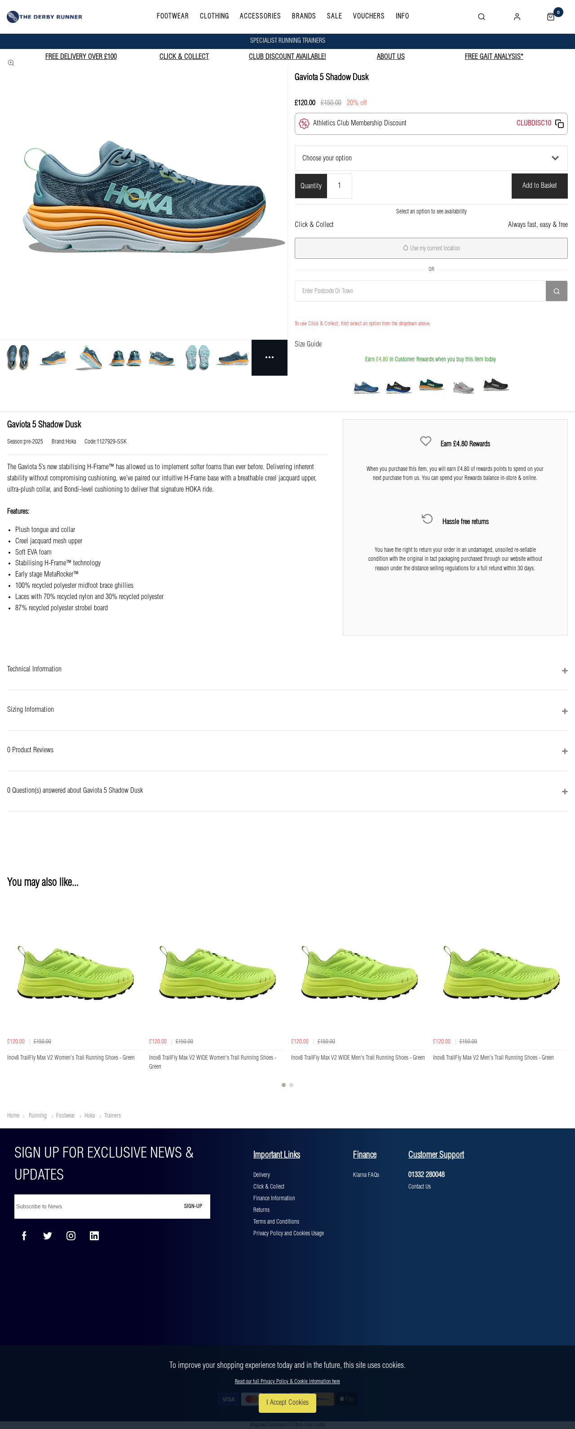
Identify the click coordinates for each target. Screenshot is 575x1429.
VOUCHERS (369, 16)
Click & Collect (268, 1186)
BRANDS (304, 16)
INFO (402, 16)
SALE (334, 16)
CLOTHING (214, 16)
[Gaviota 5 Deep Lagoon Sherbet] (431, 384)
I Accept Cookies (287, 1402)
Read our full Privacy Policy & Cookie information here (287, 1381)
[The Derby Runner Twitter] (48, 1236)
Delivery (261, 1175)
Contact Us (419, 1186)
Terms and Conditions (276, 1222)
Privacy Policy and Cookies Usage (288, 1233)
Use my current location (434, 248)
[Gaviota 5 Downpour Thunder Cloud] (366, 384)
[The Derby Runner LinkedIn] (94, 1236)
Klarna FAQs (366, 1175)
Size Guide (308, 344)
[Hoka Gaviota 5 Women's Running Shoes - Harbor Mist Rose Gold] (463, 384)
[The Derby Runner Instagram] (71, 1236)
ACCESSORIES (260, 16)
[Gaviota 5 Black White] (496, 384)
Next (560, 996)
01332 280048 (426, 1175)
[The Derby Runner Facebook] (24, 1236)
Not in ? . (341, 310)
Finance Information (274, 1198)
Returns (261, 1210)
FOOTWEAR (173, 16)
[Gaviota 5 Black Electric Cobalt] (399, 384)
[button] (559, 124)
